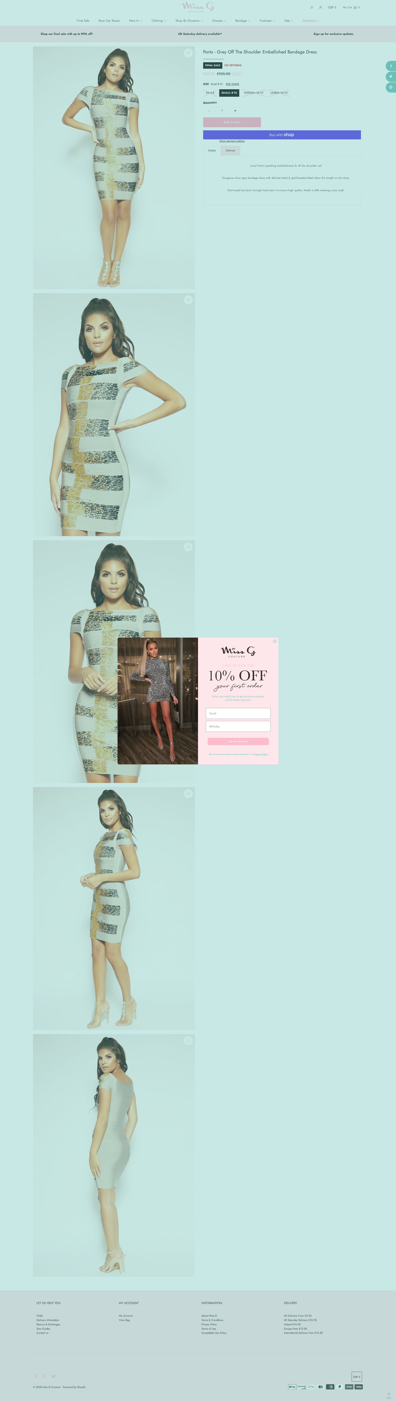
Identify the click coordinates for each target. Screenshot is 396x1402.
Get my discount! (238, 741)
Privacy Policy (261, 754)
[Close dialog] (275, 641)
